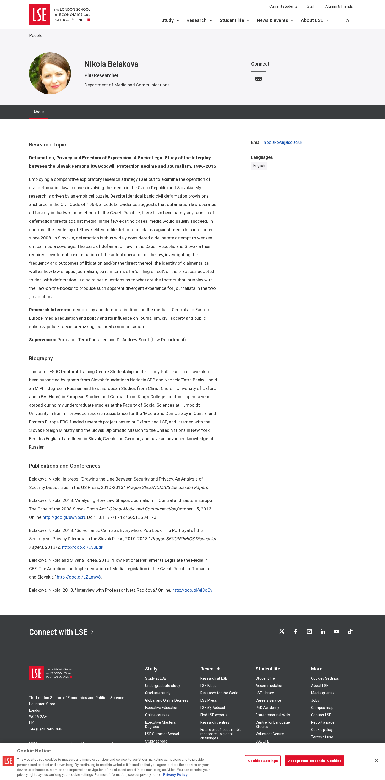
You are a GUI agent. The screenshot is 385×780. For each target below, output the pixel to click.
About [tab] (38, 112)
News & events (272, 20)
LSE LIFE (262, 741)
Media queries (322, 693)
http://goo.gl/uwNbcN (63, 517)
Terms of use (322, 737)
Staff (311, 6)
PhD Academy (267, 708)
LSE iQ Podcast (212, 708)
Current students (284, 6)
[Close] (376, 760)
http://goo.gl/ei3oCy (192, 590)
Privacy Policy (175, 775)
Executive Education (161, 708)
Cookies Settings (325, 678)
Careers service (268, 700)
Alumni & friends (339, 6)
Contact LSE (321, 715)
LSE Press (208, 700)
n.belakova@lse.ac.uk (283, 142)
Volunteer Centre (270, 734)
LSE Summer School (162, 734)
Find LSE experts (214, 715)
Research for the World (219, 693)
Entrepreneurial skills (273, 715)
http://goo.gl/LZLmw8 (79, 577)
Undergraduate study (162, 686)
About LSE (312, 20)
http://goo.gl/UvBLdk (82, 547)
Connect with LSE (58, 632)
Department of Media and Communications (127, 85)
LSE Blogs (208, 686)
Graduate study (157, 693)
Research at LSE (213, 678)
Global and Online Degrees (166, 700)
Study (167, 20)
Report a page (322, 722)
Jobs (315, 700)
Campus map (322, 708)
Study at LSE (155, 678)
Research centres (214, 722)
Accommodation (269, 686)
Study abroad (156, 741)
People (35, 35)
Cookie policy (322, 730)
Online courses (157, 715)
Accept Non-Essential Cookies (315, 761)
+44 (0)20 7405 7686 (46, 729)
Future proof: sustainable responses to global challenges (221, 734)
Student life (231, 20)
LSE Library (265, 693)
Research (196, 20)
